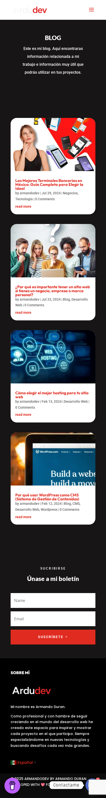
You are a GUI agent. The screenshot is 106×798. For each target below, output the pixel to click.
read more (23, 206)
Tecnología (24, 199)
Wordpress (49, 509)
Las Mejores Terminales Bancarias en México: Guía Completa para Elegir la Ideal (49, 184)
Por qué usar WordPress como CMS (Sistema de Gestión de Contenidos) (47, 496)
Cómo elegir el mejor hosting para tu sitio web (51, 394)
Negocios (70, 193)
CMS (76, 504)
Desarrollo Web (76, 401)
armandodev (29, 193)
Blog (66, 299)
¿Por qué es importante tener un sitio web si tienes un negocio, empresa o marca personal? (52, 290)
